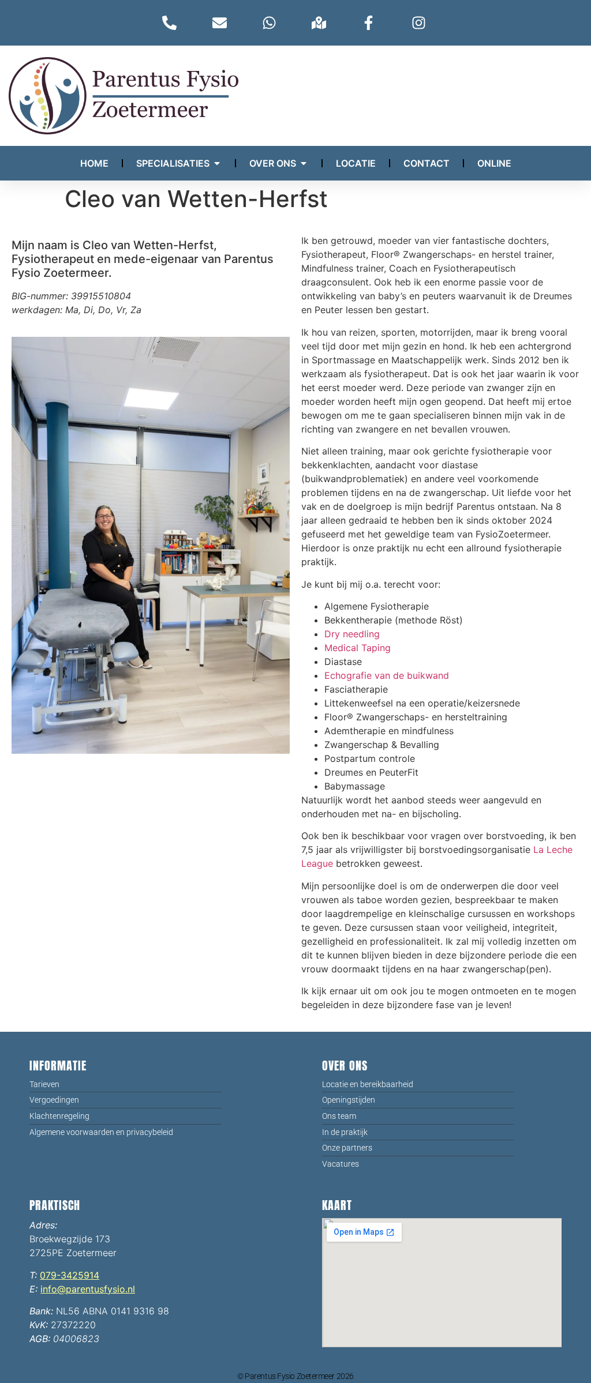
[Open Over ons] (303, 163)
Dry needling (352, 634)
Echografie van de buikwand (386, 675)
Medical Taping (357, 647)
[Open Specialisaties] (217, 163)
